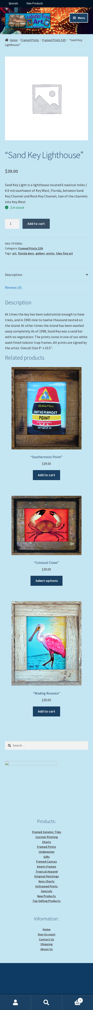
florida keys (26, 253)
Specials (13, 3)
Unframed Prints (46, 886)
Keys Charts (46, 881)
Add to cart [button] (46, 475)
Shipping (46, 944)
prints (50, 253)
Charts (46, 842)
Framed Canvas (46, 861)
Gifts (46, 857)
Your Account (46, 934)
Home (14, 40)
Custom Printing (46, 837)
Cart (71, 999)
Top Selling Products (46, 901)
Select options (46, 580)
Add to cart (36, 223)
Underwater (47, 852)
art (14, 253)
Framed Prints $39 (54, 40)
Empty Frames (46, 866)
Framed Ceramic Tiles (46, 832)
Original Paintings (46, 876)
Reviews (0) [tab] (13, 287)
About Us (46, 949)
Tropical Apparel (46, 871)
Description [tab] (13, 274)
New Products (35, 3)
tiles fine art (64, 253)
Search (46, 1002)
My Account (15, 1002)
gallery (40, 253)
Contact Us (46, 939)
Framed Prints (30, 40)
